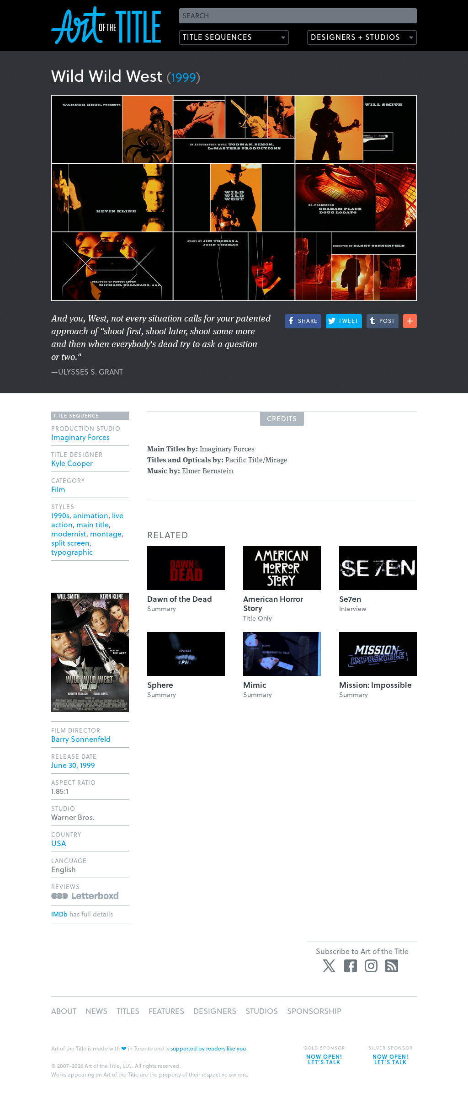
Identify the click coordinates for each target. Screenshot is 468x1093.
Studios (261, 1011)
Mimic (254, 685)
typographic (72, 551)
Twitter (330, 966)
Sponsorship (314, 1011)
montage (106, 533)
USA (58, 843)
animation (90, 515)
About (63, 1011)
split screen (70, 542)
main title (92, 524)
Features (166, 1011)
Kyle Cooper (72, 463)
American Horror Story (273, 603)
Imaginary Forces (80, 437)
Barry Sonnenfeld (81, 739)
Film (58, 489)
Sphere (160, 685)
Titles (128, 1011)
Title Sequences (217, 37)
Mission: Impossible (375, 685)
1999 (183, 76)
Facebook (350, 966)
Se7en (350, 599)
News (96, 1011)
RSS (391, 966)
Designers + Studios (355, 37)
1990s (60, 515)
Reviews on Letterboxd (84, 895)
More (410, 321)
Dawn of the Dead (179, 599)
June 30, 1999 (73, 765)
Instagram (371, 966)
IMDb (59, 914)
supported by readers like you (208, 1048)
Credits (282, 418)
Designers (214, 1011)
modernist (68, 533)
